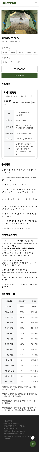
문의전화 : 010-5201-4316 (11, 424)
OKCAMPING (9, 3)
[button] (15, 32)
